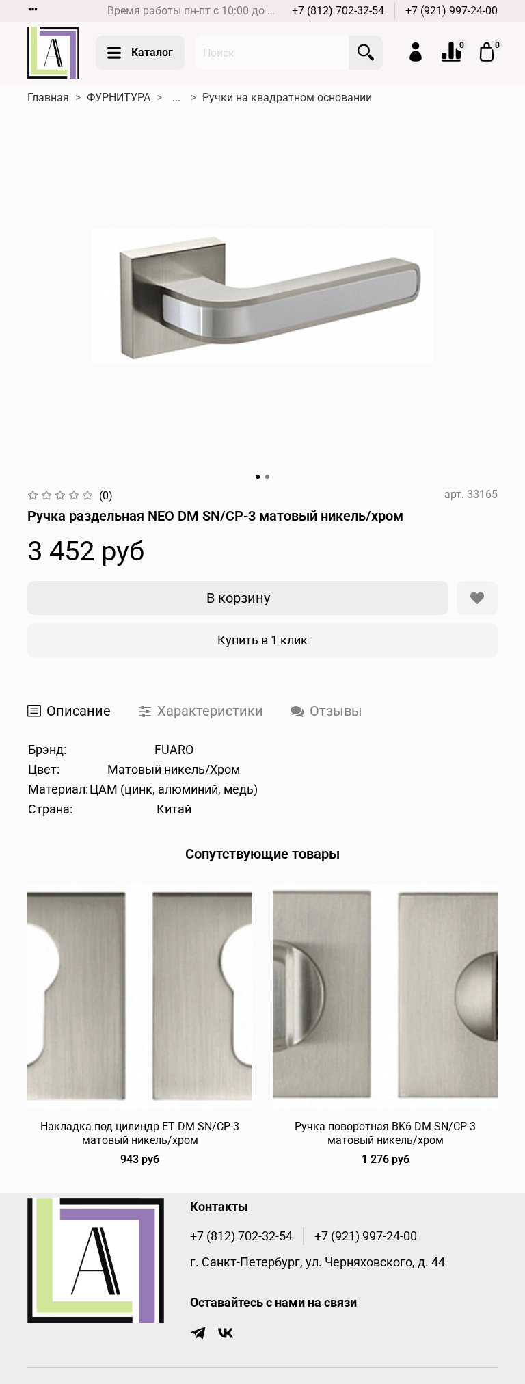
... (176, 98)
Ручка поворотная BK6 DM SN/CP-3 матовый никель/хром (385, 1133)
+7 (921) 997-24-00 (451, 10)
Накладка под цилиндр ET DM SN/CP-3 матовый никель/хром (139, 1133)
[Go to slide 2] (267, 477)
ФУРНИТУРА (118, 97)
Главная (48, 97)
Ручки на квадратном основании (287, 97)
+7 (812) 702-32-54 (338, 10)
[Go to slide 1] (258, 477)
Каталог (152, 52)
